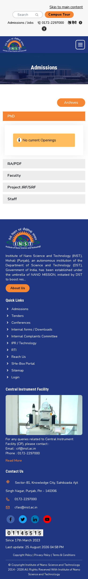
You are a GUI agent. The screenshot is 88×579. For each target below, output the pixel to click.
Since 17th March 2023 (23, 540)
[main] (44, 136)
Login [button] (15, 377)
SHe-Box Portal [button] (23, 363)
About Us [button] (17, 288)
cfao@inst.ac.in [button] (26, 507)
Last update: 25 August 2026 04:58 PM (35, 547)
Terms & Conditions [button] (64, 555)
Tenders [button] (17, 316)
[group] (44, 415)
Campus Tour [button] (59, 14)
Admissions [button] (19, 309)
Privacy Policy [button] (42, 555)
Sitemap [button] (17, 370)
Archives (71, 102)
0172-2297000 (52, 22)
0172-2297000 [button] (26, 499)
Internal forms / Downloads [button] (31, 329)
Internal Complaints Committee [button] (34, 336)
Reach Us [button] (18, 357)
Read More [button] (14, 460)
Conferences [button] (21, 322)
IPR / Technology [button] (23, 343)
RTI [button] (13, 350)
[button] (35, 13)
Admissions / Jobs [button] (21, 22)
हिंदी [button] (74, 22)
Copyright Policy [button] (22, 555)
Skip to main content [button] (66, 7)
